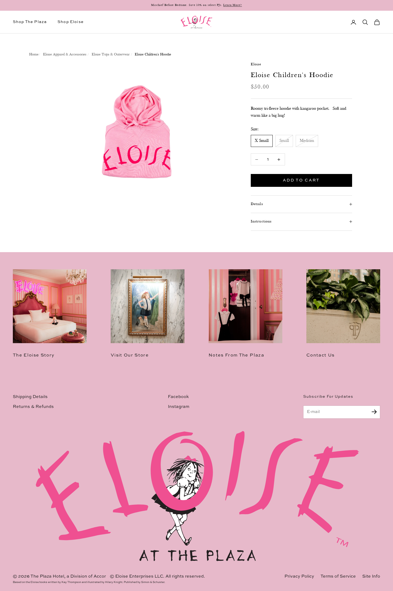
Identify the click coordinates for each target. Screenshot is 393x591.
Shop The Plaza (30, 22)
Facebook (178, 397)
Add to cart (301, 180)
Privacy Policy (299, 576)
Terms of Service (338, 576)
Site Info (371, 576)
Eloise (256, 64)
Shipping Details (30, 397)
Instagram (178, 407)
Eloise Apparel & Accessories (64, 54)
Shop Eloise (70, 22)
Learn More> (232, 5)
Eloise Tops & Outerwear (111, 54)
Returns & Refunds (33, 407)
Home (33, 54)
